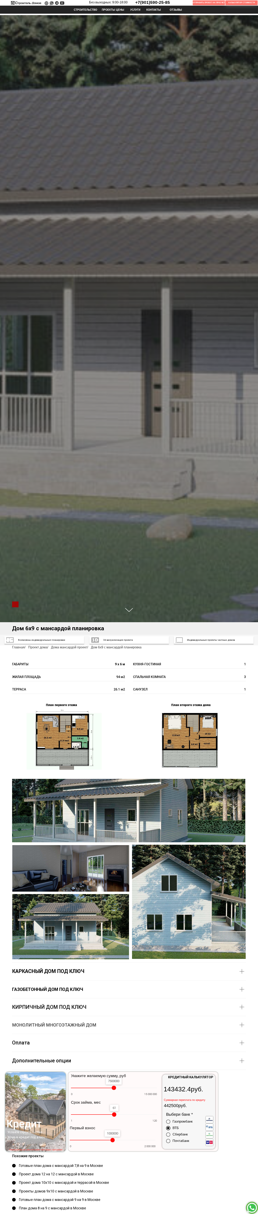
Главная (18, 647)
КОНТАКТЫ (153, 9)
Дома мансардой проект (69, 647)
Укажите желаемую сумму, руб (98, 1076)
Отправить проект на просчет (209, 3)
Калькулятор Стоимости (241, 3)
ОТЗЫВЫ (176, 9)
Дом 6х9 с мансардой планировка (116, 647)
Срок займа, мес (86, 1102)
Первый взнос (82, 1128)
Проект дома (37, 647)
